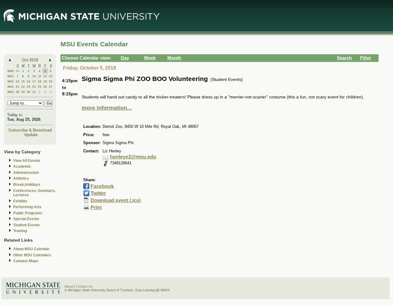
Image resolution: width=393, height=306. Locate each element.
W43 (10, 86)
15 (23, 81)
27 (51, 86)
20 (51, 81)
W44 (10, 92)
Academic (22, 166)
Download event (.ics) (116, 200)
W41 (10, 76)
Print (96, 207)
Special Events (26, 219)
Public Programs (27, 213)
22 (23, 86)
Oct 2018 (30, 60)
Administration (26, 172)
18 (39, 81)
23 (28, 86)
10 (34, 76)
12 (45, 76)
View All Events (26, 161)
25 (39, 86)
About (68, 286)
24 (34, 86)
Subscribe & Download (30, 130)
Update (30, 134)
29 (23, 92)
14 (17, 81)
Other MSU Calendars (32, 255)
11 (39, 76)
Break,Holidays (26, 184)
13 (51, 76)
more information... (107, 108)
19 (45, 81)
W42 (10, 81)
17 (34, 81)
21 (17, 86)
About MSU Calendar (31, 249)
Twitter (98, 193)
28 (17, 92)
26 (45, 86)
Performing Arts (27, 207)
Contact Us (84, 286)
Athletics (21, 178)
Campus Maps (25, 261)
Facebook (102, 186)
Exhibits (20, 201)
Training (20, 231)
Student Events (26, 225)
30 (17, 71)
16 (28, 81)
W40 (10, 71)
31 (34, 92)
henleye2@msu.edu (133, 156)
